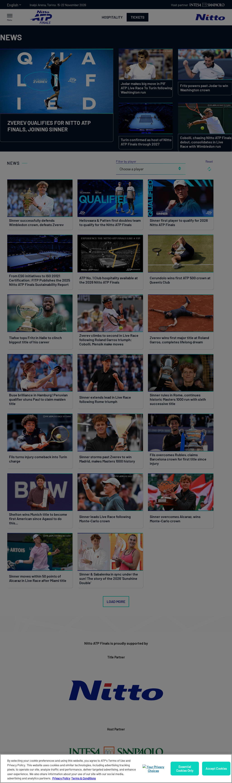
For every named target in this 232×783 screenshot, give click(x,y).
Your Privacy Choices (155, 769)
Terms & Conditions (83, 778)
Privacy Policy (61, 778)
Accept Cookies (216, 768)
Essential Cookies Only (185, 768)
